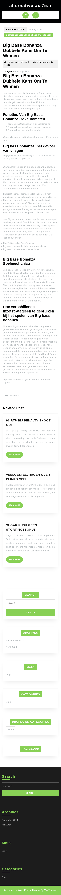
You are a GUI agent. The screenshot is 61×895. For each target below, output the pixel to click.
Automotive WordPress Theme (22, 890)
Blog (8, 702)
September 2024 (15, 640)
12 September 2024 (17, 62)
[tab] (25, 15)
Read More (16, 456)
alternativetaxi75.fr (30, 5)
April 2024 (11, 647)
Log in (9, 674)
